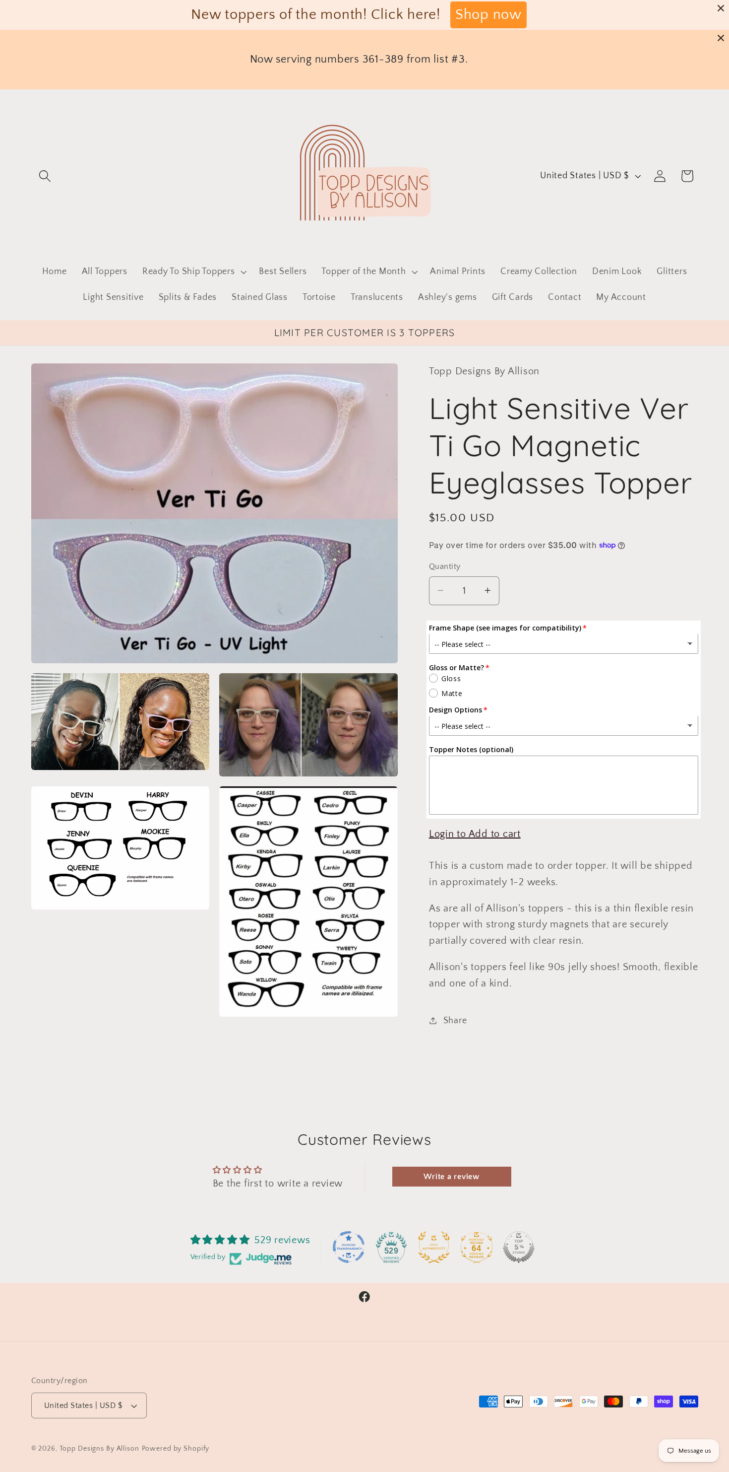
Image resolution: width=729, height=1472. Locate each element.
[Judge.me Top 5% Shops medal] (519, 1247)
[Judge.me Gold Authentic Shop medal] (434, 1247)
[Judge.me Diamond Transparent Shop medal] (348, 1247)
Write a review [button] (452, 1176)
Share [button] (455, 1020)
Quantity (445, 566)
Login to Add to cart (475, 833)
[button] (45, 176)
